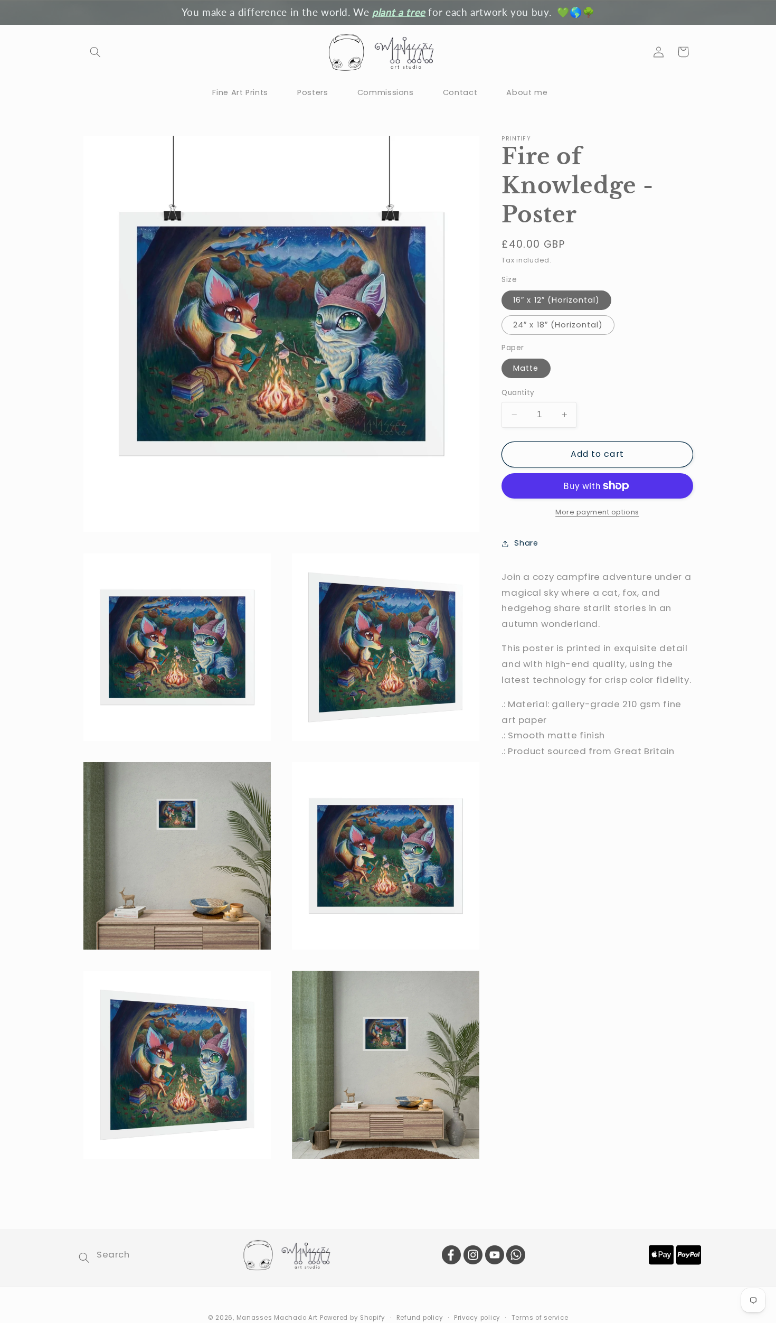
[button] (95, 52)
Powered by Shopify (352, 1317)
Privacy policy (477, 1317)
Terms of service (540, 1317)
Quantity (517, 393)
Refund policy (419, 1317)
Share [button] (526, 543)
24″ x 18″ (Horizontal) (558, 325)
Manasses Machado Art (278, 1317)
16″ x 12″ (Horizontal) (556, 300)
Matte (525, 368)
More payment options (597, 512)
